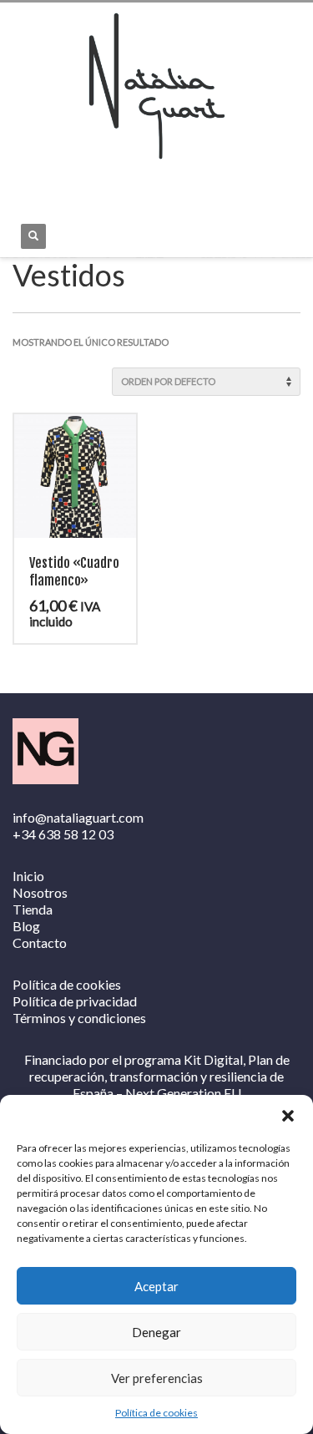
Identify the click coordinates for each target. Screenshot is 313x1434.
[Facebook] (25, 182)
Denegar (156, 1332)
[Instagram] (50, 182)
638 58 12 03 (76, 834)
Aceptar (156, 1286)
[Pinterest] (100, 182)
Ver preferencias (157, 1378)
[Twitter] (75, 182)
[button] (288, 1115)
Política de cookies (156, 1412)
